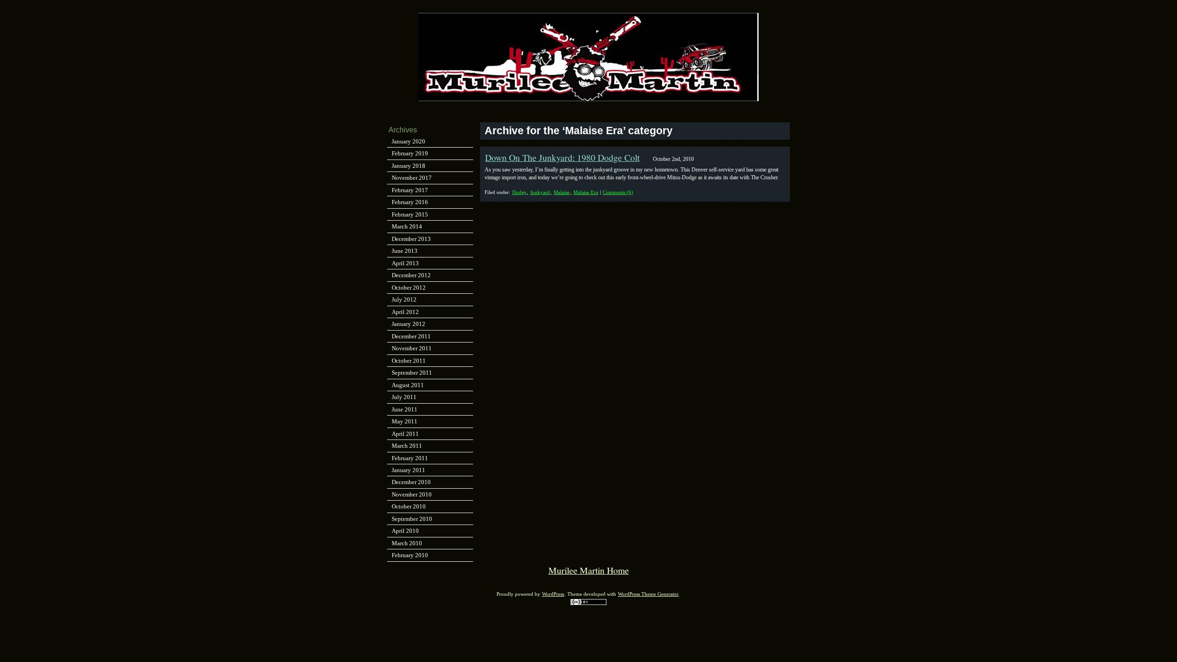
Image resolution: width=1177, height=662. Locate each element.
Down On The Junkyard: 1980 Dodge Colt (562, 157)
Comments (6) (618, 192)
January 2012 (408, 323)
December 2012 (411, 275)
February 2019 (410, 153)
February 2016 (410, 202)
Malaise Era (585, 192)
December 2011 (411, 336)
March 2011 (407, 445)
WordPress (553, 594)
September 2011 (412, 372)
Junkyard (540, 192)
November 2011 (412, 348)
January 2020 (408, 141)
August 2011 (408, 385)
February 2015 (410, 214)
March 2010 (407, 543)
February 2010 (410, 555)
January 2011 (408, 470)
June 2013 (404, 250)
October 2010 (409, 506)
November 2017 (412, 177)
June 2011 (404, 409)
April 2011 (405, 433)
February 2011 (410, 458)
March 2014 (407, 226)
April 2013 (405, 263)
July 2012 (404, 299)
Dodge (519, 192)
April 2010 (405, 530)
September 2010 (412, 518)
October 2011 (409, 360)
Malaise (562, 192)
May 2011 (404, 421)
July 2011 (404, 397)
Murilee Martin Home (589, 570)
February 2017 (410, 190)
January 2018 (408, 165)
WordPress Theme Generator (648, 594)
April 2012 (405, 311)
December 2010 (411, 482)
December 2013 (411, 238)
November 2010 (412, 494)
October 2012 (409, 287)
